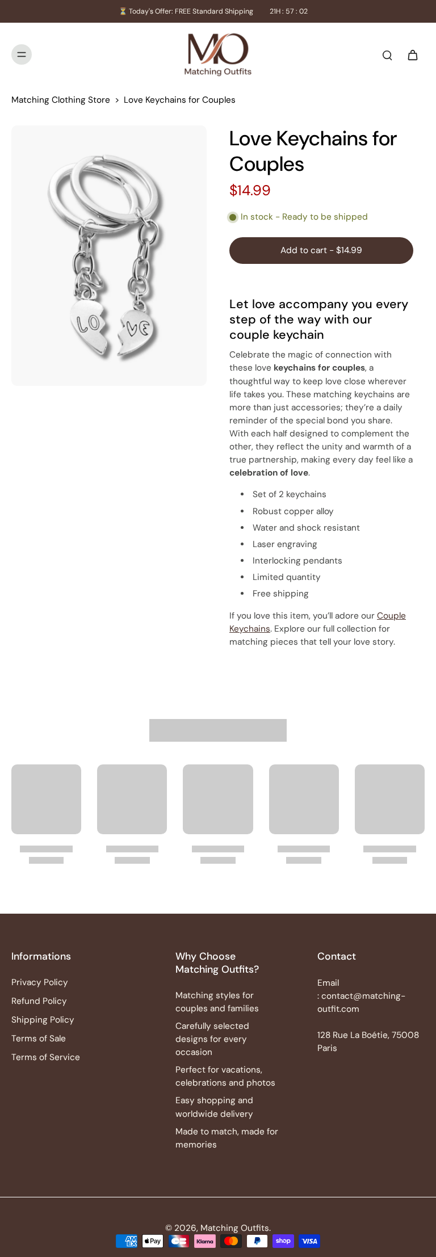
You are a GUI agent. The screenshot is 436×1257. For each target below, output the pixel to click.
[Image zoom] (109, 255)
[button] (321, 250)
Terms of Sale (38, 1038)
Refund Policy (39, 1001)
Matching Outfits (234, 1228)
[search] (387, 54)
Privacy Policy (39, 982)
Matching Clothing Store (60, 100)
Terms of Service (45, 1057)
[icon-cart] (412, 54)
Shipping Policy (42, 1019)
